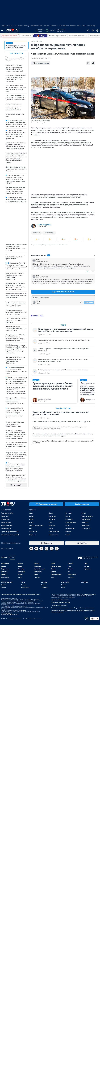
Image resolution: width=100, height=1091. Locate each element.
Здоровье (32, 535)
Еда (30, 528)
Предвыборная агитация (9, 532)
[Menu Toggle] (2, 30)
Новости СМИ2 (37, 316)
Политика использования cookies (60, 602)
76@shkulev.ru (22, 610)
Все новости (16, 53)
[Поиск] (88, 30)
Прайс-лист (5, 516)
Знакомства (18, 26)
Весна (31, 519)
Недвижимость (6, 26)
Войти (38, 303)
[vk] (36, 548)
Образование (53, 535)
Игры (84, 26)
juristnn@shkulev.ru (6, 613)
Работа (67, 525)
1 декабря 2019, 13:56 (37, 58)
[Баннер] (40, 35)
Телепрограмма (37, 26)
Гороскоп (54, 26)
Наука (51, 528)
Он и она (68, 513)
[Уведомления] (93, 30)
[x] (52, 548)
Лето (50, 522)
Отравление (36, 232)
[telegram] (31, 548)
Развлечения (70, 528)
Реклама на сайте (7, 513)
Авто (31, 513)
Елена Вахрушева (44, 225)
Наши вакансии (6, 525)
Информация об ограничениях (59, 600)
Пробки (73, 26)
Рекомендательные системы (59, 605)
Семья (67, 535)
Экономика (86, 525)
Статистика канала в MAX (10, 535)
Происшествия (70, 522)
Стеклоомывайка (49, 232)
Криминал (52, 516)
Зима (51, 513)
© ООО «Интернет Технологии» (32, 619)
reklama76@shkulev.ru (90, 594)
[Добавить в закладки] (88, 63)
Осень (67, 516)
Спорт (84, 513)
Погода (27, 26)
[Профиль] (97, 30)
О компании (5, 519)
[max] (46, 548)
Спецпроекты (86, 528)
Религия (68, 532)
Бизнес (31, 516)
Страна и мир (86, 519)
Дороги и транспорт (36, 525)
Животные (33, 532)
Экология (85, 522)
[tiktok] (57, 548)
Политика (68, 519)
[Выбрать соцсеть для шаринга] (93, 63)
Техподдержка (6, 528)
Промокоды (91, 26)
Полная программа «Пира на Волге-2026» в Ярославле (15, 47)
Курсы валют (64, 26)
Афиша (46, 26)
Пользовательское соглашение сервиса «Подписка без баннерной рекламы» (72, 608)
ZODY (79, 26)
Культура (52, 519)
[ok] (41, 548)
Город (31, 522)
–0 (93, 271)
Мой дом (52, 525)
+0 (87, 271)
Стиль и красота (87, 516)
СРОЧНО (9, 43)
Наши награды (6, 522)
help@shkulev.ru (14, 614)
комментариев (42, 63)
